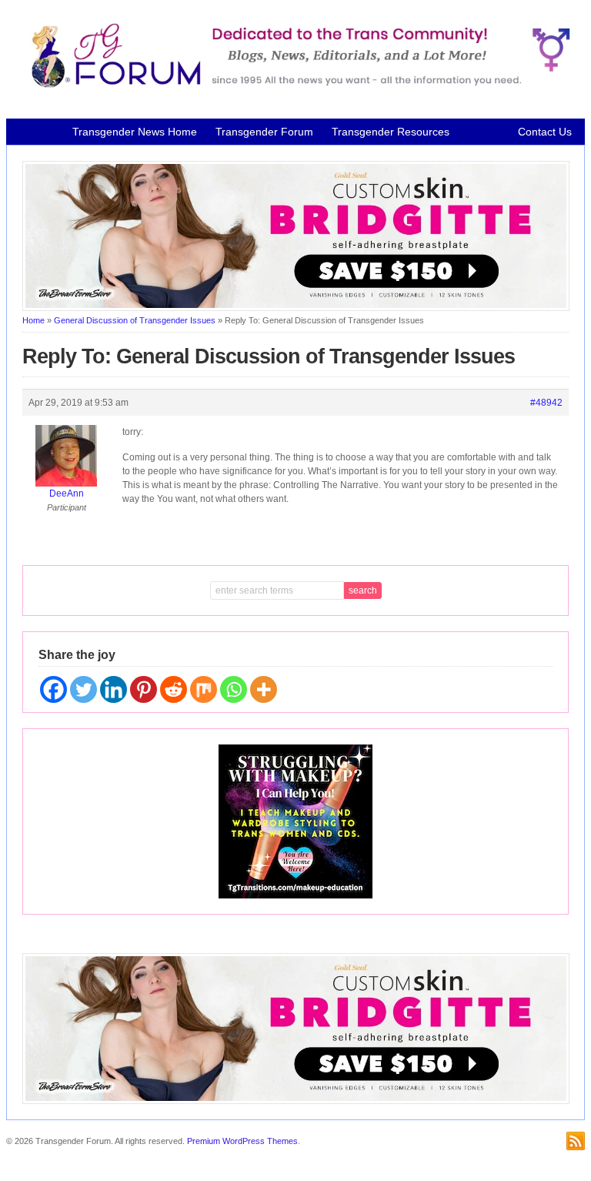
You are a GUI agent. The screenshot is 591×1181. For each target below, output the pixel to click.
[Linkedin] (113, 689)
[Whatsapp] (233, 689)
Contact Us (545, 131)
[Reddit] (173, 689)
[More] (263, 689)
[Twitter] (83, 689)
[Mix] (203, 689)
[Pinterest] (143, 689)
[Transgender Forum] (296, 84)
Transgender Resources (390, 131)
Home (33, 320)
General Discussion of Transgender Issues (134, 320)
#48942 (546, 402)
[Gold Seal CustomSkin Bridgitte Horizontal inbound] (296, 308)
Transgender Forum (264, 131)
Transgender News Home (134, 131)
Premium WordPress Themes (242, 1141)
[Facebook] (53, 689)
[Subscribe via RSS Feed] (575, 1141)
